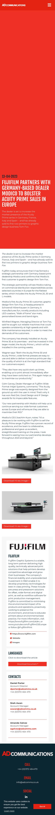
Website (16, 638)
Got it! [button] (42, 806)
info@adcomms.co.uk (27, 782)
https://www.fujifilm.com (24, 634)
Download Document (27, 664)
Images (16, 642)
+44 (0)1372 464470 (27, 769)
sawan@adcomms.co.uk (23, 709)
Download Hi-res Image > (16, 480)
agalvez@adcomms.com (23, 729)
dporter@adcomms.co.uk (23, 689)
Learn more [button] (9, 811)
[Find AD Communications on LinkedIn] (27, 797)
